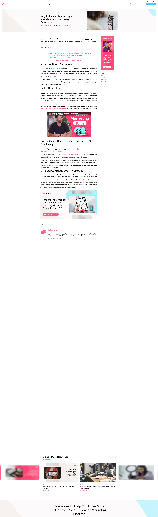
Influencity (48, 25)
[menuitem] (18, 4)
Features (34, 4)
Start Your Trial (150, 4)
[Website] (60, 239)
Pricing (48, 4)
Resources (41, 4)
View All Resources (47, 459)
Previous (111, 457)
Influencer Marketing (56, 68)
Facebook (104, 79)
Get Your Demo (139, 4)
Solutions (27, 4)
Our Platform (19, 4)
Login (153, 1)
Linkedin (104, 77)
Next (115, 457)
